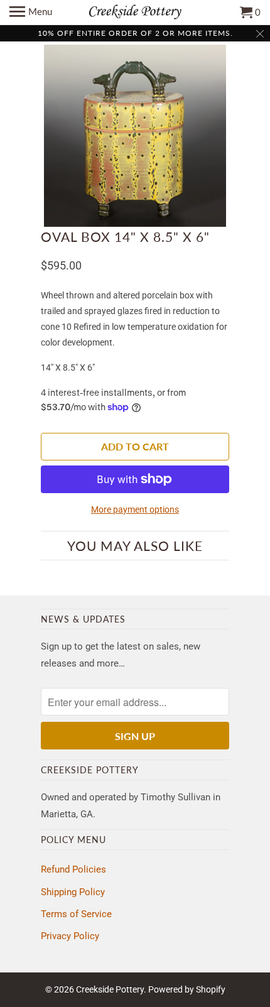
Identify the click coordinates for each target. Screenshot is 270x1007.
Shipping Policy (73, 892)
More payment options (135, 509)
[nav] (30, 12)
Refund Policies (73, 869)
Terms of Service (76, 914)
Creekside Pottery (110, 989)
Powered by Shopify (186, 989)
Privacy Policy (70, 936)
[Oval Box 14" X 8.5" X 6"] (135, 136)
